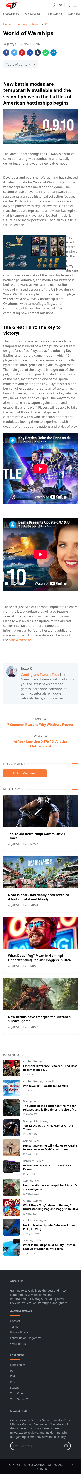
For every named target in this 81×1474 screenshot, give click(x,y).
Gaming (37, 1061)
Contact (15, 1321)
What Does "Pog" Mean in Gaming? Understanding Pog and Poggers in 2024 (39, 958)
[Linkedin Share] (30, 52)
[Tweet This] (14, 52)
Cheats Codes (32, 13)
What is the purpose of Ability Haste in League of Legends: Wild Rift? (49, 1247)
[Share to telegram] (53, 52)
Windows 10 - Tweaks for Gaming (45, 1086)
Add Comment (27, 773)
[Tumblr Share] (38, 52)
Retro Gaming (54, 13)
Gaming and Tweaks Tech (40, 674)
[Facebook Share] (6, 52)
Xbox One (16, 1393)
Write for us (18, 1344)
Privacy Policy (19, 1332)
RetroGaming (40, 1121)
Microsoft (48, 1081)
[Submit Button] (66, 1446)
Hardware (29, 1161)
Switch (14, 1387)
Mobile (37, 1240)
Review (39, 1161)
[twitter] (60, 5)
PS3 (45, 1220)
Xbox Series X (19, 1399)
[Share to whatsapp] (45, 52)
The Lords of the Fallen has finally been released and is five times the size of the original (50, 1109)
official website (20, 640)
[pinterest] (54, 5)
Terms (14, 1326)
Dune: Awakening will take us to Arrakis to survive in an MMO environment (50, 1147)
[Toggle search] (68, 5)
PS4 (12, 1376)
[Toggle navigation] (75, 5)
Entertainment (11, 13)
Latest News (18, 1365)
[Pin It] (22, 52)
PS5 (12, 1382)
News (36, 1101)
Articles (27, 1061)
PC (12, 1370)
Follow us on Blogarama (26, 1338)
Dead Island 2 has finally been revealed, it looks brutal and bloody (39, 897)
